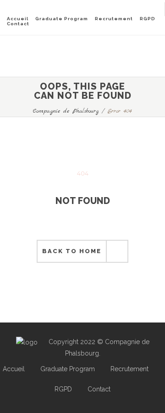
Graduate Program (61, 18)
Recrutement (114, 18)
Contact (18, 23)
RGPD (147, 18)
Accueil (17, 18)
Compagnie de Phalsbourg (66, 111)
